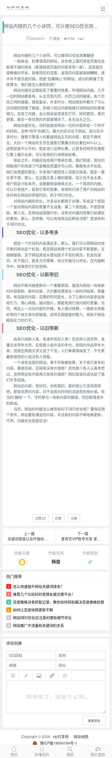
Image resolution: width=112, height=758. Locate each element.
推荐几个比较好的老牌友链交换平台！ (44, 594)
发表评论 (94, 720)
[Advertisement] (56, 464)
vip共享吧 (61, 736)
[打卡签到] (26, 675)
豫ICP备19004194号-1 (58, 743)
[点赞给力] (65, 675)
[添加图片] (39, 675)
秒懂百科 (42, 754)
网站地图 (81, 736)
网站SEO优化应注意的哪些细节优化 (42, 617)
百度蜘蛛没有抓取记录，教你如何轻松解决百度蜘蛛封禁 (58, 601)
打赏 (58, 518)
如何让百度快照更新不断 (33, 609)
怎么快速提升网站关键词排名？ (38, 586)
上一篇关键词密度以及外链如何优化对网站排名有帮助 (46, 536)
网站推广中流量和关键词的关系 (38, 625)
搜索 (70, 754)
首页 (14, 754)
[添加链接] (52, 675)
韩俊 (56, 38)
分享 (74, 518)
